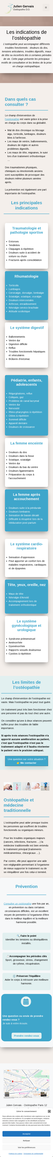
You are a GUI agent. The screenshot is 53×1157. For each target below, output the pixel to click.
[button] (49, 1111)
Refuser (26, 1141)
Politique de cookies (15, 1154)
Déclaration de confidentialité (33, 1154)
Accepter (26, 1134)
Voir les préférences (26, 1147)
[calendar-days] (26, 1001)
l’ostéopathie (12, 119)
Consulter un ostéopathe (17, 903)
